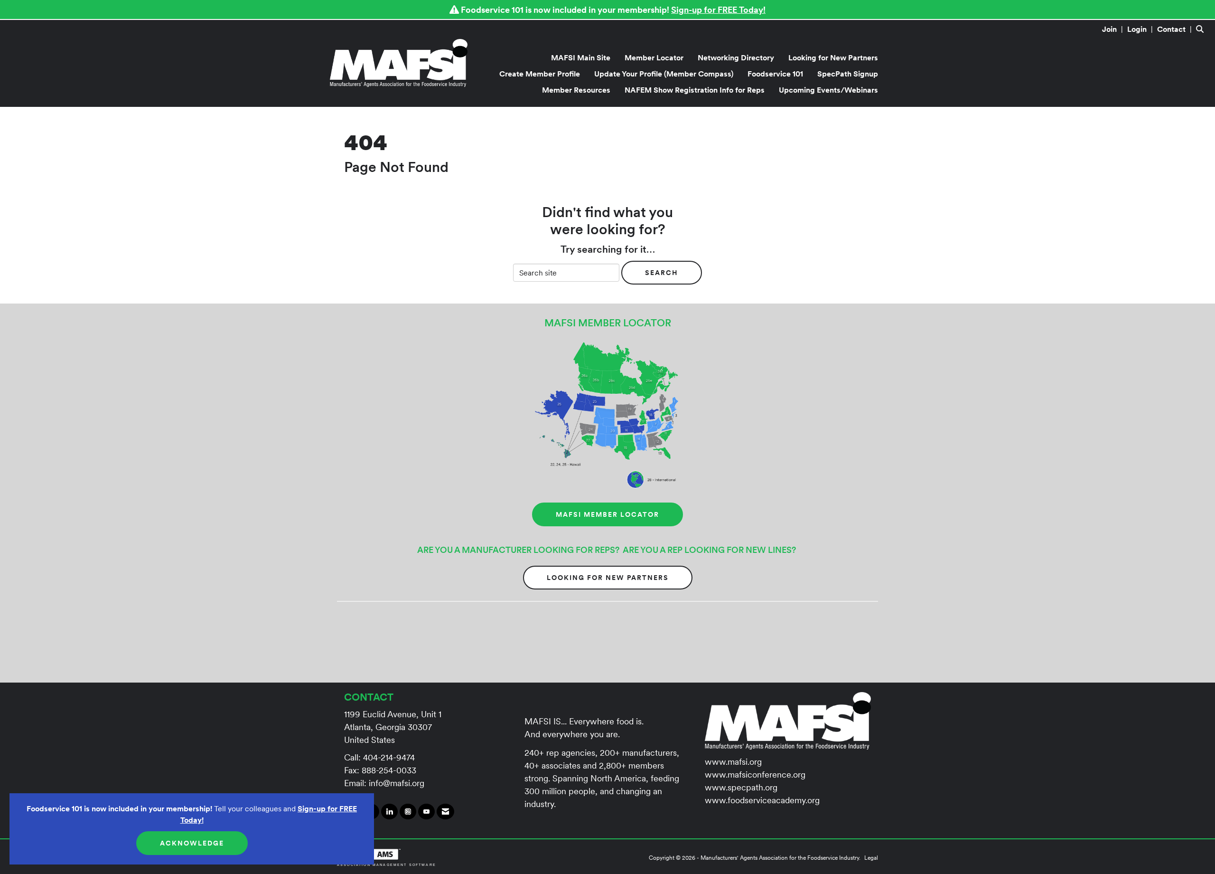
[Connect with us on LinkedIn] (389, 812)
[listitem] (1113, 29)
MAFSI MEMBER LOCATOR (607, 514)
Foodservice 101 (775, 73)
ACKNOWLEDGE (192, 843)
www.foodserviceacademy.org (762, 800)
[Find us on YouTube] (426, 812)
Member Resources (576, 90)
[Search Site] (1202, 29)
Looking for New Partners (833, 57)
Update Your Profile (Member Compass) (663, 73)
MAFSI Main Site (580, 57)
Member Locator (654, 57)
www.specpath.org (741, 787)
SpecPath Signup (847, 73)
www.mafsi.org (733, 761)
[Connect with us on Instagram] (408, 812)
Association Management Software (386, 864)
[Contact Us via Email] (445, 812)
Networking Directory (736, 57)
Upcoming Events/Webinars (828, 90)
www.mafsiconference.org (755, 774)
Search (661, 272)
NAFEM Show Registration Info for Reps (695, 90)
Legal (871, 857)
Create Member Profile (539, 73)
